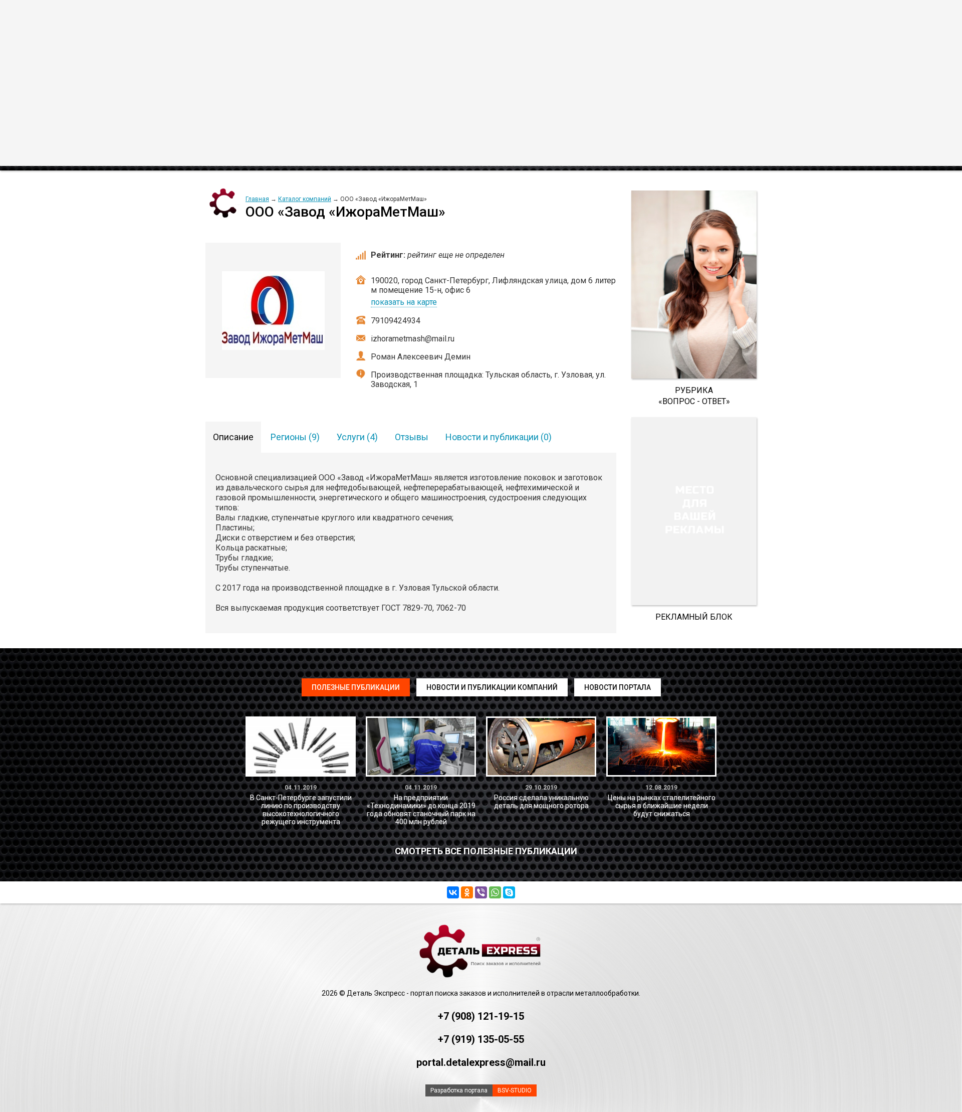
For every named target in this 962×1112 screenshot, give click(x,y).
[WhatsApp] (495, 892)
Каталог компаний (304, 199)
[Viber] (481, 892)
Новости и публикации (498, 437)
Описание (233, 437)
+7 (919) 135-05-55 (481, 1039)
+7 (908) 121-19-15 (481, 1016)
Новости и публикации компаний (492, 687)
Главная (257, 199)
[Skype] (509, 892)
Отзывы (411, 437)
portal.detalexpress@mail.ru (481, 1062)
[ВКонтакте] (453, 892)
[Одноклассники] (467, 892)
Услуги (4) (357, 437)
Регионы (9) (295, 437)
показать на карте (404, 302)
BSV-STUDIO (515, 1090)
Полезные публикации (356, 687)
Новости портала (617, 687)
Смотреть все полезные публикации (486, 851)
